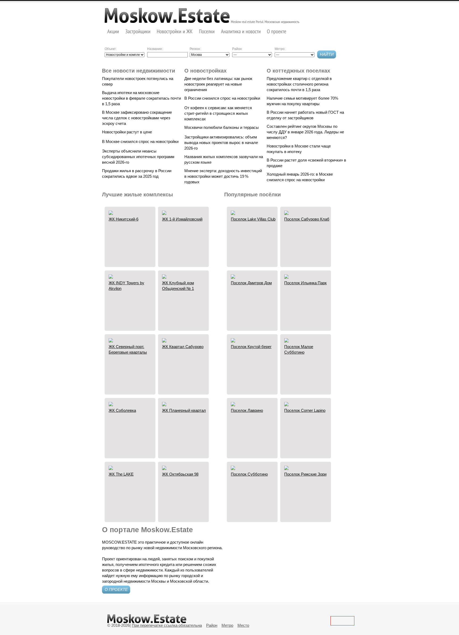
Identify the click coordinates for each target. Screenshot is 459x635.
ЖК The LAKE (121, 474)
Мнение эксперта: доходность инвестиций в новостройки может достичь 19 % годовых (223, 176)
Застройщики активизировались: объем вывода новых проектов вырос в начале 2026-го (221, 142)
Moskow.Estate (167, 15)
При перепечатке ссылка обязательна (167, 625)
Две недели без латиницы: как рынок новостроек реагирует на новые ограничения (218, 84)
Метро (227, 625)
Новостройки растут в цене (127, 132)
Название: (155, 49)
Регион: (195, 49)
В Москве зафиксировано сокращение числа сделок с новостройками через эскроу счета (137, 118)
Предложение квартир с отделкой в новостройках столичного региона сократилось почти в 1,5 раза (299, 84)
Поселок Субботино (249, 474)
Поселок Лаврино (247, 410)
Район (211, 625)
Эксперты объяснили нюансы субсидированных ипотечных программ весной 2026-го (138, 156)
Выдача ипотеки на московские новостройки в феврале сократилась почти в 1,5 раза (141, 98)
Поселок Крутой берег (251, 346)
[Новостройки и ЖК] (175, 31)
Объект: (111, 49)
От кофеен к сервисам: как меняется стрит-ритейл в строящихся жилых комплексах (218, 113)
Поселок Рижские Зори (305, 474)
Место (243, 625)
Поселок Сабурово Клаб (306, 219)
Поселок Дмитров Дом (251, 283)
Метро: (280, 49)
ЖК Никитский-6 (123, 219)
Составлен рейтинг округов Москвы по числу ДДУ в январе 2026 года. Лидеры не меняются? (305, 132)
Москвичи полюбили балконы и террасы (221, 127)
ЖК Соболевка (122, 410)
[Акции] (113, 31)
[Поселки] (207, 31)
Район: (237, 49)
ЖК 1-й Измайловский (182, 219)
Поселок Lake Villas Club (253, 219)
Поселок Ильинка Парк (305, 283)
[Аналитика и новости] (241, 31)
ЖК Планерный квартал (184, 410)
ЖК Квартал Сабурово (182, 346)
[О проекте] (276, 31)
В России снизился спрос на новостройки (222, 98)
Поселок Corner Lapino (304, 410)
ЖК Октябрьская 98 (180, 474)
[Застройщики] (138, 31)
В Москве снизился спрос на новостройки (140, 141)
